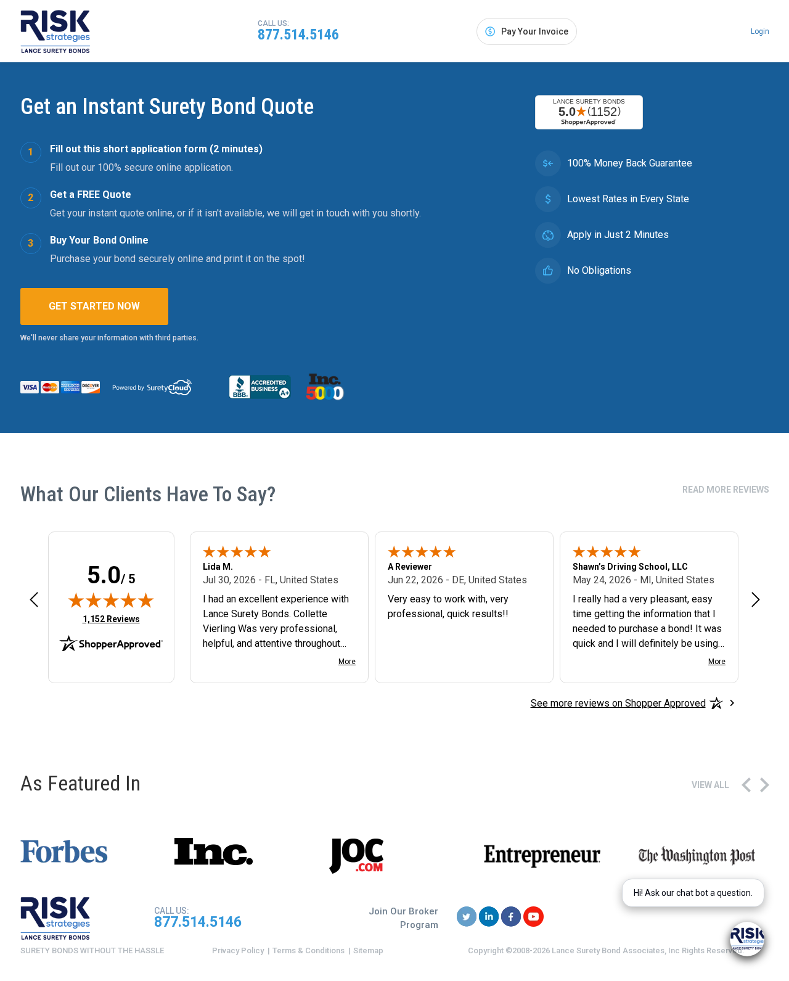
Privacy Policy (238, 950)
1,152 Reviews (111, 619)
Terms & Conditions (308, 950)
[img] (111, 600)
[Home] (55, 31)
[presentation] (746, 785)
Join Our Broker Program (403, 918)
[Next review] (755, 599)
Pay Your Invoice (534, 31)
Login (760, 31)
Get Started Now (94, 306)
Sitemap (368, 950)
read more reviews (725, 490)
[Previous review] (33, 599)
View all (710, 785)
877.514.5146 (298, 34)
